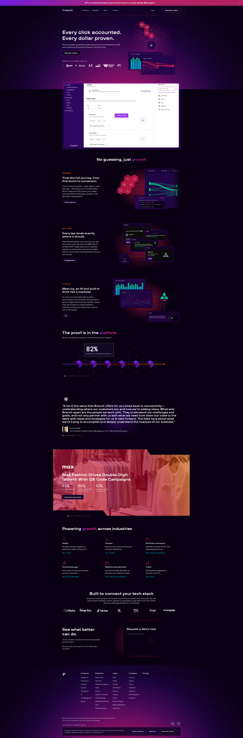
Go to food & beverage (70, 577)
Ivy (66, 316)
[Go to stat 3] (75, 376)
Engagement (70, 260)
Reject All (152, 731)
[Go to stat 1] (65, 376)
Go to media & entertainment (115, 577)
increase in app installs (124, 354)
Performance (70, 202)
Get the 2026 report (145, 3)
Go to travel (150, 577)
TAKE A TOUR (121, 115)
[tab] (63, 435)
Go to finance (110, 553)
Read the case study (73, 500)
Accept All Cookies (167, 731)
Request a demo (171, 10)
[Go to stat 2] (67, 376)
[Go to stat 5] (86, 376)
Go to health (66, 553)
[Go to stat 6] (88, 376)
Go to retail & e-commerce (155, 553)
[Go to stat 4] (83, 376)
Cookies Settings (138, 731)
